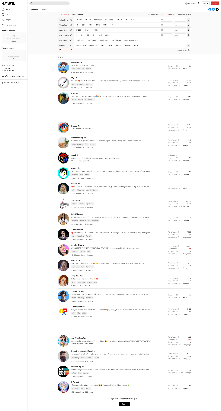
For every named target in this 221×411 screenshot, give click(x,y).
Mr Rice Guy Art (77, 366)
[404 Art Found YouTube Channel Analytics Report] (63, 234)
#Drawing (80, 190)
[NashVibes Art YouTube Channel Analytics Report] (63, 67)
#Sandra (75, 251)
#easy (74, 204)
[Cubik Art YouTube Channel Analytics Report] (63, 158)
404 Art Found (77, 229)
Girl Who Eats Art (78, 338)
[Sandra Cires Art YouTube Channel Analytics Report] (63, 250)
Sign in (205, 3)
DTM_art (75, 382)
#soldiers (89, 298)
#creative (89, 267)
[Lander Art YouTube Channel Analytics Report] (63, 188)
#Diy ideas (82, 282)
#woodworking (77, 144)
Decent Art (75, 126)
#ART (74, 100)
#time (87, 175)
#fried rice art (85, 221)
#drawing (80, 69)
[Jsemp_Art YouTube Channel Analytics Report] (63, 173)
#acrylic (89, 84)
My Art (74, 78)
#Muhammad (90, 100)
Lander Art (75, 184)
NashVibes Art (77, 62)
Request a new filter (183, 50)
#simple (81, 204)
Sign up (215, 3)
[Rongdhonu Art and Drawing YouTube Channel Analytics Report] (63, 356)
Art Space (75, 200)
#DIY (74, 282)
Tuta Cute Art (77, 276)
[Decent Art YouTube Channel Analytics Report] (63, 127)
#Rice (74, 373)
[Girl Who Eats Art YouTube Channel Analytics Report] (63, 341)
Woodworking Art (78, 138)
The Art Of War (77, 291)
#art (73, 69)
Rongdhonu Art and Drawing (83, 351)
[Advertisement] (124, 113)
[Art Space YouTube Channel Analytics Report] (63, 204)
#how (97, 358)
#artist (88, 69)
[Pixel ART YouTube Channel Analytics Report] (63, 98)
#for (78, 313)
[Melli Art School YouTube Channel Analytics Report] (63, 265)
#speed (75, 175)
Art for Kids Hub (78, 307)
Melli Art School (77, 260)
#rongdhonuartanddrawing (87, 358)
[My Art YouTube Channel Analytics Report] (63, 83)
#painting (80, 84)
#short (88, 236)
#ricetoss (95, 221)
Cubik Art (75, 155)
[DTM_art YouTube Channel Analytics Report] (63, 387)
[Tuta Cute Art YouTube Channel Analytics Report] (63, 280)
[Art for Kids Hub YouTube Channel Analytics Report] (63, 311)
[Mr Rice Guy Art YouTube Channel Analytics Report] (63, 371)
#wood (93, 144)
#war (74, 298)
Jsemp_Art (75, 168)
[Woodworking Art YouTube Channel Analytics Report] (63, 142)
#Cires (82, 251)
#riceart (75, 221)
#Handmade (92, 282)
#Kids (84, 313)
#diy (86, 144)
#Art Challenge (91, 190)
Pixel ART (75, 93)
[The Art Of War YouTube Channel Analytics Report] (63, 296)
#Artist (85, 373)
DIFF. (9, 82)
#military (81, 298)
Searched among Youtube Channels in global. (169, 15)
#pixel (80, 100)
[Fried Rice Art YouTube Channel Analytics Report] (63, 219)
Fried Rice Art (77, 214)
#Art (73, 190)
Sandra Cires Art (78, 245)
